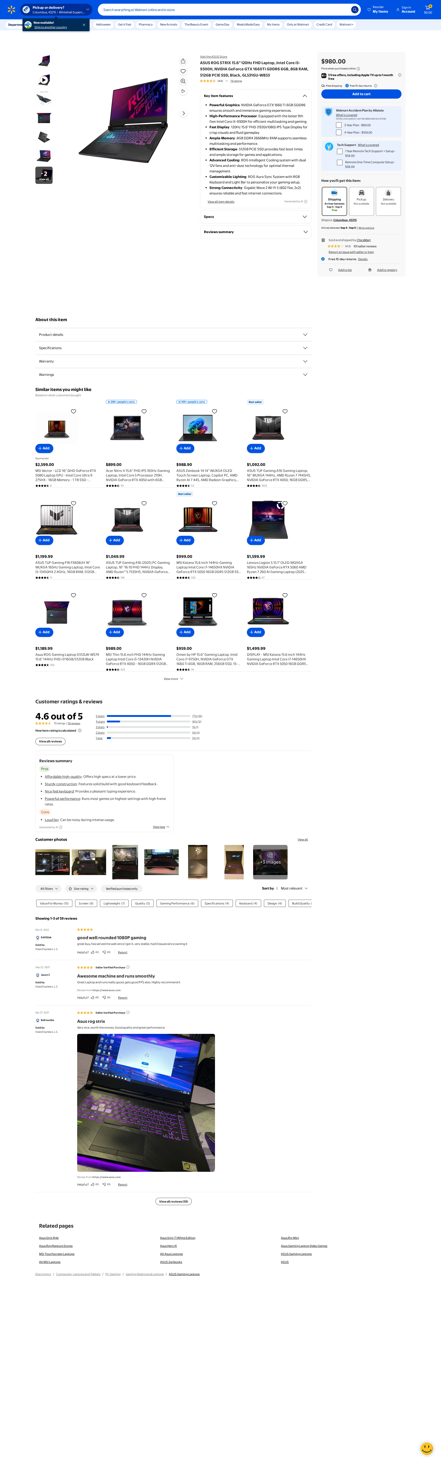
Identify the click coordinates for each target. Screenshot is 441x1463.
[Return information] (374, 86)
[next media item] (183, 113)
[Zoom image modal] (183, 81)
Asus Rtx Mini (290, 1238)
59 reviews (74, 723)
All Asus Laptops (171, 1254)
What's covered (346, 115)
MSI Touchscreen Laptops (56, 1254)
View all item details (221, 201)
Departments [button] (17, 24)
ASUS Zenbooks (171, 1262)
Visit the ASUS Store (213, 56)
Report (122, 952)
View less (159, 827)
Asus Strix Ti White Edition (177, 1238)
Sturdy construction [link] (61, 784)
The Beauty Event (196, 24)
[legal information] (358, 69)
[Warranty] (305, 361)
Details (363, 259)
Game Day (222, 24)
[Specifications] (305, 348)
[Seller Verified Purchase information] (128, 967)
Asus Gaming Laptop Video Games (304, 1246)
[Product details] (305, 334)
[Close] (85, 25)
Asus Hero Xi (168, 1246)
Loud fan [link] (52, 820)
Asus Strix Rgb (49, 1238)
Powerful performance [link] (62, 798)
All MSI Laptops (49, 1262)
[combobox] (229, 10)
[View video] (183, 91)
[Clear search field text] (344, 10)
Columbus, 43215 (345, 220)
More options (366, 227)
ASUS (285, 1262)
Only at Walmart (298, 24)
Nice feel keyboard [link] (59, 791)
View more (171, 679)
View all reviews (50, 741)
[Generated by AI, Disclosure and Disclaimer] (306, 201)
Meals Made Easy (248, 24)
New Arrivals (168, 24)
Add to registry (387, 270)
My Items (273, 24)
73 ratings (236, 81)
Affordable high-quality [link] (63, 776)
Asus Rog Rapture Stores (56, 1246)
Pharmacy (146, 24)
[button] (378, 10)
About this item (51, 319)
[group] (221, 81)
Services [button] (46, 24)
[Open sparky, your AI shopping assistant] (427, 1449)
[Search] (355, 9)
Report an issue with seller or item (351, 252)
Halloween (103, 24)
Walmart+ (346, 24)
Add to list (345, 270)
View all (303, 839)
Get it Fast (124, 24)
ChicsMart (364, 240)
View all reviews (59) (173, 1201)
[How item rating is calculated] (80, 730)
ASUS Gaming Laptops (296, 1254)
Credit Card (324, 24)
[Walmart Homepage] (11, 10)
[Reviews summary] (226, 81)
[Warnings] (305, 374)
